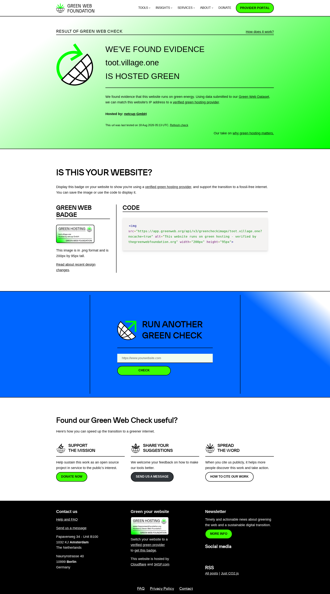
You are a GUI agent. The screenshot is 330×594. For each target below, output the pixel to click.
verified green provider (148, 545)
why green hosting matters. (253, 133)
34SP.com (161, 564)
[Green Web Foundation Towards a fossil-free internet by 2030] (75, 8)
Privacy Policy (162, 589)
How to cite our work (229, 476)
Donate (224, 7)
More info (218, 533)
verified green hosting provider (196, 102)
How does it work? (260, 32)
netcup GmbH (135, 114)
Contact (186, 589)
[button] (149, 8)
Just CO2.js (230, 573)
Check (144, 370)
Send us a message (152, 476)
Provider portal (255, 8)
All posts (211, 573)
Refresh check (179, 125)
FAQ (141, 589)
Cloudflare (138, 564)
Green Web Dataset (254, 97)
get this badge (145, 550)
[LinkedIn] (207, 555)
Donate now (71, 476)
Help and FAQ (67, 519)
